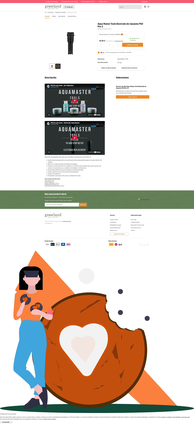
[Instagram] (147, 245)
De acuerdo (6, 422)
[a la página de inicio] (53, 7)
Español (145, 1)
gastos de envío (119, 41)
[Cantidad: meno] (101, 45)
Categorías (69, 7)
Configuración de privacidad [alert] (8, 414)
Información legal (136, 215)
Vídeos (54, 16)
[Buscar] (140, 7)
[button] (52, 67)
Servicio (112, 215)
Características (72, 16)
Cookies (133, 230)
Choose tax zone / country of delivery (110, 34)
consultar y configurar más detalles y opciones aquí (175, 417)
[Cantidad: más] (118, 45)
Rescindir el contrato (119, 234)
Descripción (61, 16)
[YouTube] (144, 245)
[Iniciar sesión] (145, 7)
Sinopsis (47, 16)
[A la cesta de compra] (148, 7)
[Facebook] (141, 245)
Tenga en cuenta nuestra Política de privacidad (58, 200)
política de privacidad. (50, 419)
